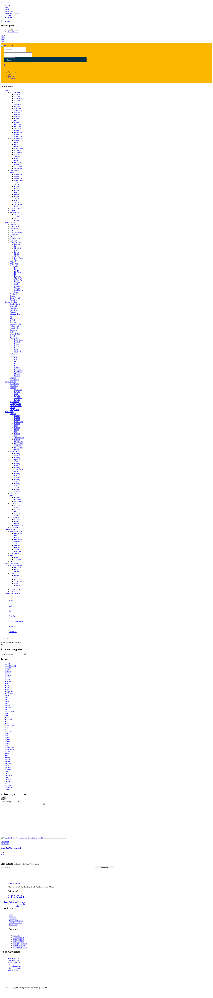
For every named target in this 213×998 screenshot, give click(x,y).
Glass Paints (18, 148)
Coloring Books (15, 324)
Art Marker (18, 98)
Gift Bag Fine (17, 510)
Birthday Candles (17, 490)
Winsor (7, 789)
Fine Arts (8, 90)
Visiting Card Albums (17, 284)
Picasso (8, 767)
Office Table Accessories (14, 265)
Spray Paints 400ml (18, 219)
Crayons (17, 116)
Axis (7, 670)
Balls (16, 557)
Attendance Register (18, 399)
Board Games (14, 553)
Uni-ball (8, 785)
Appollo (8, 668)
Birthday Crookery (17, 455)
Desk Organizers (16, 232)
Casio (7, 684)
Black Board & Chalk (18, 341)
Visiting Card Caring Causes (18, 290)
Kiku (7, 727)
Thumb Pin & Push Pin (18, 279)
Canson (8, 682)
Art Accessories (15, 92)
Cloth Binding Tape (17, 585)
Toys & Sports (10, 529)
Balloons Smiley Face (18, 441)
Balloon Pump (17, 425)
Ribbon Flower (16, 522)
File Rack (13, 236)
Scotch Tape (18, 581)
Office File (13, 262)
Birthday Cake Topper (17, 485)
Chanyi (7, 686)
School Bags (14, 380)
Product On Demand (12, 14)
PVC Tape (18, 579)
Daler (7, 696)
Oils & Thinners (17, 155)
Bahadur (8, 672)
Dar (6, 698)
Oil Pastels (18, 152)
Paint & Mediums (16, 138)
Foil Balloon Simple (18, 449)
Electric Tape (17, 576)
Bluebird (8, 676)
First (6, 713)
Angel (7, 664)
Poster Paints (16, 159)
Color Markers (17, 361)
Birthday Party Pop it (18, 498)
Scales (12, 332)
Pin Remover (17, 275)
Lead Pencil (18, 372)
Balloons (13, 414)
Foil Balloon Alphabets (18, 445)
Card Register (17, 395)
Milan (7, 745)
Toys (11, 561)
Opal (7, 753)
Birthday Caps (17, 480)
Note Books (14, 386)
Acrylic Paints (16, 141)
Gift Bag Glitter (17, 514)
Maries (7, 739)
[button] (3, 36)
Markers (17, 374)
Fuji (6, 715)
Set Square (13, 322)
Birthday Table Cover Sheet (18, 470)
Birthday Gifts (15, 452)
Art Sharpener (17, 103)
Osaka (7, 757)
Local (7, 733)
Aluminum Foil (15, 589)
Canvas (16, 176)
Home (7, 6)
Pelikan (8, 761)
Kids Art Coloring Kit (11, 848)
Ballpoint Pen (14, 224)
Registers (13, 378)
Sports (12, 555)
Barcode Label (17, 245)
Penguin (8, 763)
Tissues (16, 260)
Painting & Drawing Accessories (18, 134)
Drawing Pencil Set (17, 123)
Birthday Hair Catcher (17, 475)
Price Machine (17, 570)
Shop (7, 8)
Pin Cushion (18, 272)
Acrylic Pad (18, 174)
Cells (11, 230)
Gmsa (7, 721)
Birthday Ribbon (17, 465)
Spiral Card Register (18, 391)
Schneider (8, 775)
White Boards (14, 326)
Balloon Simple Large (17, 430)
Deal (7, 10)
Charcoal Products (17, 113)
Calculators (14, 228)
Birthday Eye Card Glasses (17, 460)
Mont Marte (9, 749)
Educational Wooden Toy (18, 541)
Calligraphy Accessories (18, 109)
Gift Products (14, 517)
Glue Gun (13, 240)
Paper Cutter (18, 258)
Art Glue (17, 96)
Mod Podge (9, 747)
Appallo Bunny (10, 666)
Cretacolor (9, 694)
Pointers (17, 376)
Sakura (7, 771)
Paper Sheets (14, 402)
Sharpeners (14, 330)
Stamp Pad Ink (15, 298)
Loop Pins (17, 567)
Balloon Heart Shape (18, 421)
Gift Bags (13, 503)
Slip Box (17, 256)
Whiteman (9, 787)
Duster (16, 344)
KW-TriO (8, 731)
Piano (7, 765)
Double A (8, 707)
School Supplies (11, 302)
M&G (7, 737)
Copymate (9, 692)
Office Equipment (16, 242)
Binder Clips (14, 226)
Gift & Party (9, 412)
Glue (11, 316)
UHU (7, 783)
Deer (7, 702)
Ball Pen (17, 358)
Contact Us (9, 18)
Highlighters (14, 234)
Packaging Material (12, 563)
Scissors (12, 296)
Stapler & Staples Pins (18, 351)
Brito (7, 678)
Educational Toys (16, 531)
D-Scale (12, 320)
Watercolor (18, 168)
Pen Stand (13, 294)
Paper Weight (16, 269)
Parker (7, 759)
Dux (6, 709)
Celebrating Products (14, 494)
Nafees (7, 751)
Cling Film (13, 591)
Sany (7, 773)
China (7, 688)
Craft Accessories (16, 208)
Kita (6, 729)
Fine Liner (18, 126)
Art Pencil (17, 100)
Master (7, 741)
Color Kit (13, 210)
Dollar (7, 705)
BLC (7, 674)
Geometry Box (15, 314)
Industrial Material (16, 565)
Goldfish (8, 723)
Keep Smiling (10, 725)
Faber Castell (10, 711)
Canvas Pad (18, 178)
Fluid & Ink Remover (14, 311)
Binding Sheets (15, 304)
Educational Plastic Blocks (18, 535)
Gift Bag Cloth (17, 506)
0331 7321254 (16, 896)
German (8, 717)
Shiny (7, 777)
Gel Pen (17, 368)
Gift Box (17, 519)
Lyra (7, 735)
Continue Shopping (12, 32)
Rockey (8, 769)
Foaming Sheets (17, 197)
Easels (16, 194)
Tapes (12, 573)
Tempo (7, 781)
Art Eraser (17, 94)
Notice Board (16, 347)
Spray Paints (14, 212)
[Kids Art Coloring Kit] (33, 838)
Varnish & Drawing (17, 129)
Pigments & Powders (18, 163)
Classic (7, 690)
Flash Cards (14, 308)
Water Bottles (14, 328)
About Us (8, 16)
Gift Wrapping (15, 527)
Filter (3, 797)
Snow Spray (18, 501)
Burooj (7, 680)
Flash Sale (9, 12)
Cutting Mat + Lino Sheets (18, 182)
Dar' (6, 700)
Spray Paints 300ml (18, 215)
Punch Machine (17, 253)
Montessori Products (18, 546)
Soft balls (17, 559)
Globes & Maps (15, 238)
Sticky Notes (14, 410)
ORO (7, 755)
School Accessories (14, 337)
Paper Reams (14, 384)
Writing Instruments (14, 355)
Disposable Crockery (12, 593)
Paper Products (10, 382)
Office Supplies (10, 222)
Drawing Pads (17, 187)
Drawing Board (17, 191)
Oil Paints (17, 150)
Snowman (8, 779)
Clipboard (13, 306)
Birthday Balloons (17, 417)
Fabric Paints (16, 145)
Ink (11, 318)
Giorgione (8, 719)
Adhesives (13, 300)
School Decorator (17, 550)
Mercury (8, 743)
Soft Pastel (18, 166)
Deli (6, 703)
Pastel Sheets (16, 201)
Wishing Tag (18, 525)
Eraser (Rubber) (15, 334)
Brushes (17, 106)
